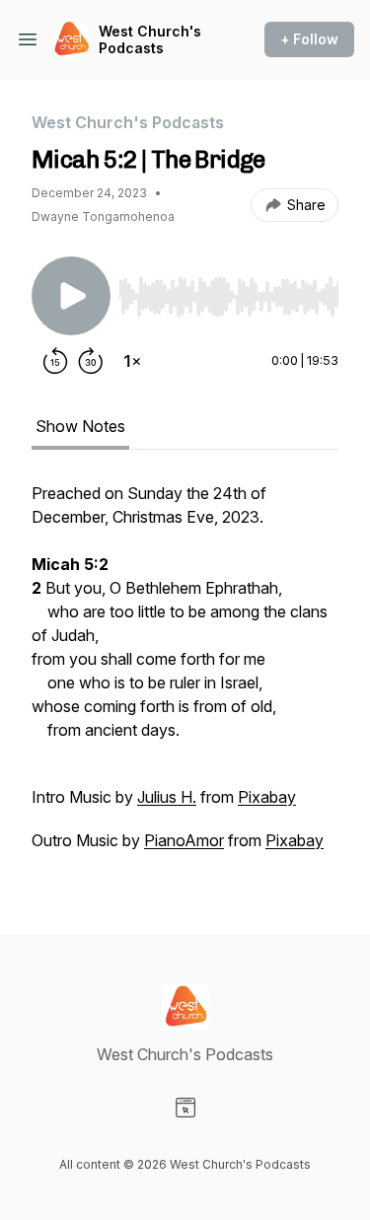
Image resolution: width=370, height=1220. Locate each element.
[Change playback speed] (132, 361)
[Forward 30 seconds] (91, 361)
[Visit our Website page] (185, 1107)
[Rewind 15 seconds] (55, 361)
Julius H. (166, 797)
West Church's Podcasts (150, 40)
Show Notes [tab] (80, 426)
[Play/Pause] (71, 295)
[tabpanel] (185, 676)
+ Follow (309, 39)
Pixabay (267, 797)
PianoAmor (184, 840)
